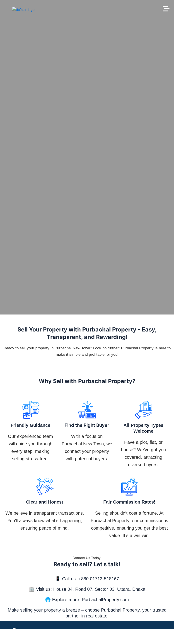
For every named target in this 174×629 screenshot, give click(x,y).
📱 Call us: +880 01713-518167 (87, 578)
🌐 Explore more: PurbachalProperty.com (87, 599)
